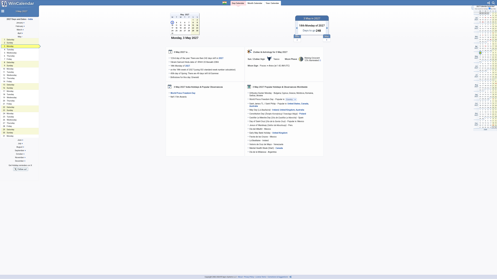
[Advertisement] (248, 27)
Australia (253, 106)
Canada (304, 103)
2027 (221, 58)
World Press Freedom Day (182, 93)
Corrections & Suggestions (278, 277)
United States (293, 103)
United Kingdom (287, 110)
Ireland (275, 110)
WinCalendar (21, 3)
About (240, 277)
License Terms (260, 277)
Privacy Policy (249, 277)
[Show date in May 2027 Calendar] (184, 26)
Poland (302, 114)
